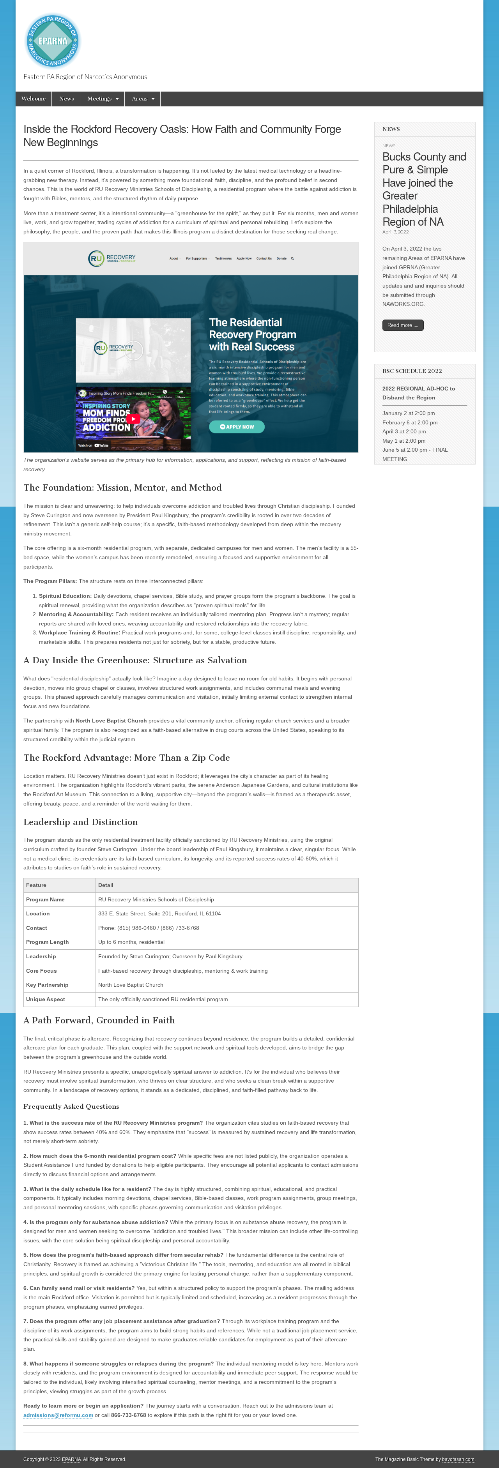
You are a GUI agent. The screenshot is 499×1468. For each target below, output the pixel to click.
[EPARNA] (53, 37)
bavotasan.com (458, 1459)
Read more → (403, 325)
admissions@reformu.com (58, 1415)
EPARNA (71, 1459)
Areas (140, 98)
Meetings (100, 98)
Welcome (33, 98)
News (66, 98)
